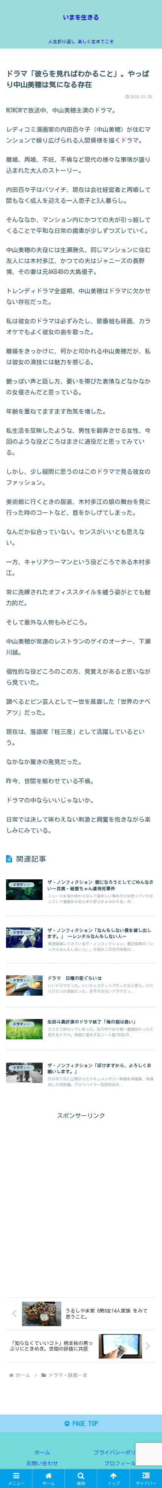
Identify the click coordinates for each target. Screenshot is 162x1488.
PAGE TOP (84, 1424)
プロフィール (120, 1463)
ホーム (42, 1452)
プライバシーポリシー (120, 1452)
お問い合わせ (42, 1463)
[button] (146, 1105)
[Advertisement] (81, 1202)
